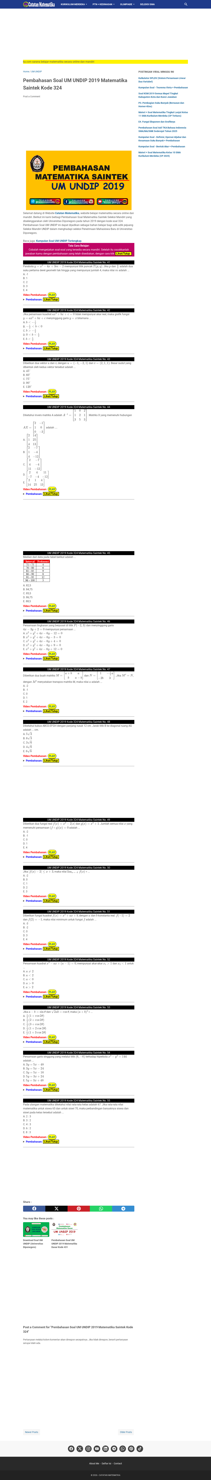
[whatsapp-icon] (122, 1448)
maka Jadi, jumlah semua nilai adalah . (58, 857)
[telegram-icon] (114, 1448)
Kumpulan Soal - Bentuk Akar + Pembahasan (161, 146)
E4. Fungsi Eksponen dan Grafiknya (156, 121)
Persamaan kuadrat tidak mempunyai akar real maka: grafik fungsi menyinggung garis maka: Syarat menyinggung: (66, 348)
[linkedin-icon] (105, 1448)
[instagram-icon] (88, 1448)
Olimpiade (126, 4)
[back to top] (204, 1472)
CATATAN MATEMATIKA (109, 1475)
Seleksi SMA (147, 4)
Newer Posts (31, 1432)
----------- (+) (52, 711)
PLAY (52, 294)
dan (57, 396)
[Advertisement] (105, 37)
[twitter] (56, 1209)
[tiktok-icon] (139, 1448)
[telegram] (123, 1209)
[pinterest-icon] (131, 1448)
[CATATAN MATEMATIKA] (39, 4)
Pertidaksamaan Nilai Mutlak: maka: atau (45, 901)
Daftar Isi (106, 1463)
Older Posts (126, 1432)
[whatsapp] (101, 1209)
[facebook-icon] (71, 1448)
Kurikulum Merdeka (73, 4)
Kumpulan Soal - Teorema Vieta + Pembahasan (163, 87)
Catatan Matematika (67, 213)
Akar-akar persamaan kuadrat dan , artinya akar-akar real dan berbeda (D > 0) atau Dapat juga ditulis (77, 997)
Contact (118, 1463)
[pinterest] (79, 1209)
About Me (94, 1463)
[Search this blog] (186, 4)
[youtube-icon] (97, 1448)
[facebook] (34, 1209)
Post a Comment (31, 96)
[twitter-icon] (79, 1448)
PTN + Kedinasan (102, 4)
